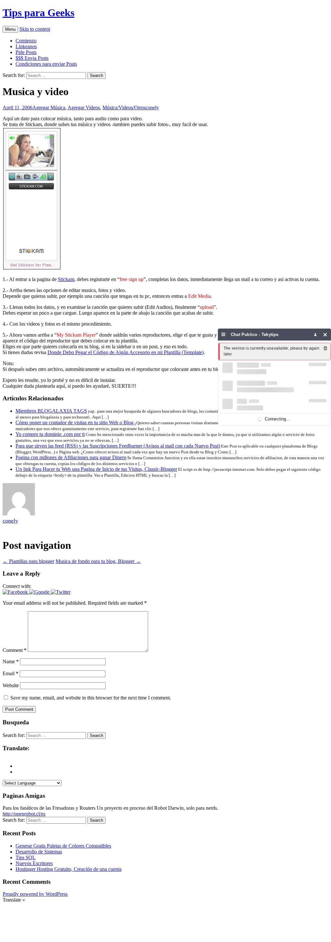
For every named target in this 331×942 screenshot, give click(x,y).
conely (152, 107)
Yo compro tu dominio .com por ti (50, 434)
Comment (15, 650)
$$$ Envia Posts (32, 58)
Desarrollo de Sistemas (39, 851)
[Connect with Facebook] (16, 592)
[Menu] (223, 335)
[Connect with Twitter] (60, 592)
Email (10, 673)
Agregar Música (48, 107)
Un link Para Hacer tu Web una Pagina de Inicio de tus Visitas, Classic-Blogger (96, 469)
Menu (10, 29)
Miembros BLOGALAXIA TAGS (51, 411)
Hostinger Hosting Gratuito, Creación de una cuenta (69, 869)
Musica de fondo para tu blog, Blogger (98, 561)
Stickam (66, 279)
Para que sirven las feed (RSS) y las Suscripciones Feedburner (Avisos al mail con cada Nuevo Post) (118, 446)
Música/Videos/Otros (123, 107)
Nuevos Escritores (34, 863)
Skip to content (34, 29)
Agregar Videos (84, 107)
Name (11, 661)
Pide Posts (26, 52)
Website (11, 685)
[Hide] (325, 335)
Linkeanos (26, 46)
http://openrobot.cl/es (24, 814)
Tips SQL (26, 857)
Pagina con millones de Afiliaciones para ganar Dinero (71, 457)
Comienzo (26, 40)
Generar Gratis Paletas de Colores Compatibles (63, 846)
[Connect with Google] (40, 592)
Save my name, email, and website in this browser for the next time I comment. (90, 697)
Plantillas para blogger (28, 561)
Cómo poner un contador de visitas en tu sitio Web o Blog (74, 422)
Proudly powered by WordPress (35, 894)
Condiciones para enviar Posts (46, 64)
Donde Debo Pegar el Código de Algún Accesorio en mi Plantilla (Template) (126, 352)
